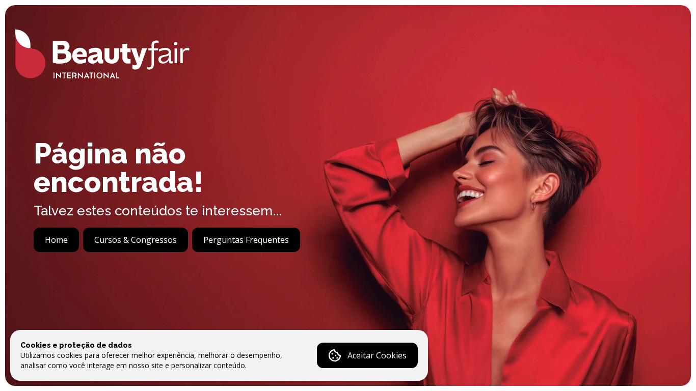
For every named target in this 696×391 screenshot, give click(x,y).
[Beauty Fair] (102, 54)
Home (56, 239)
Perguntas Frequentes (246, 239)
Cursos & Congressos (135, 239)
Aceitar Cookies (377, 355)
